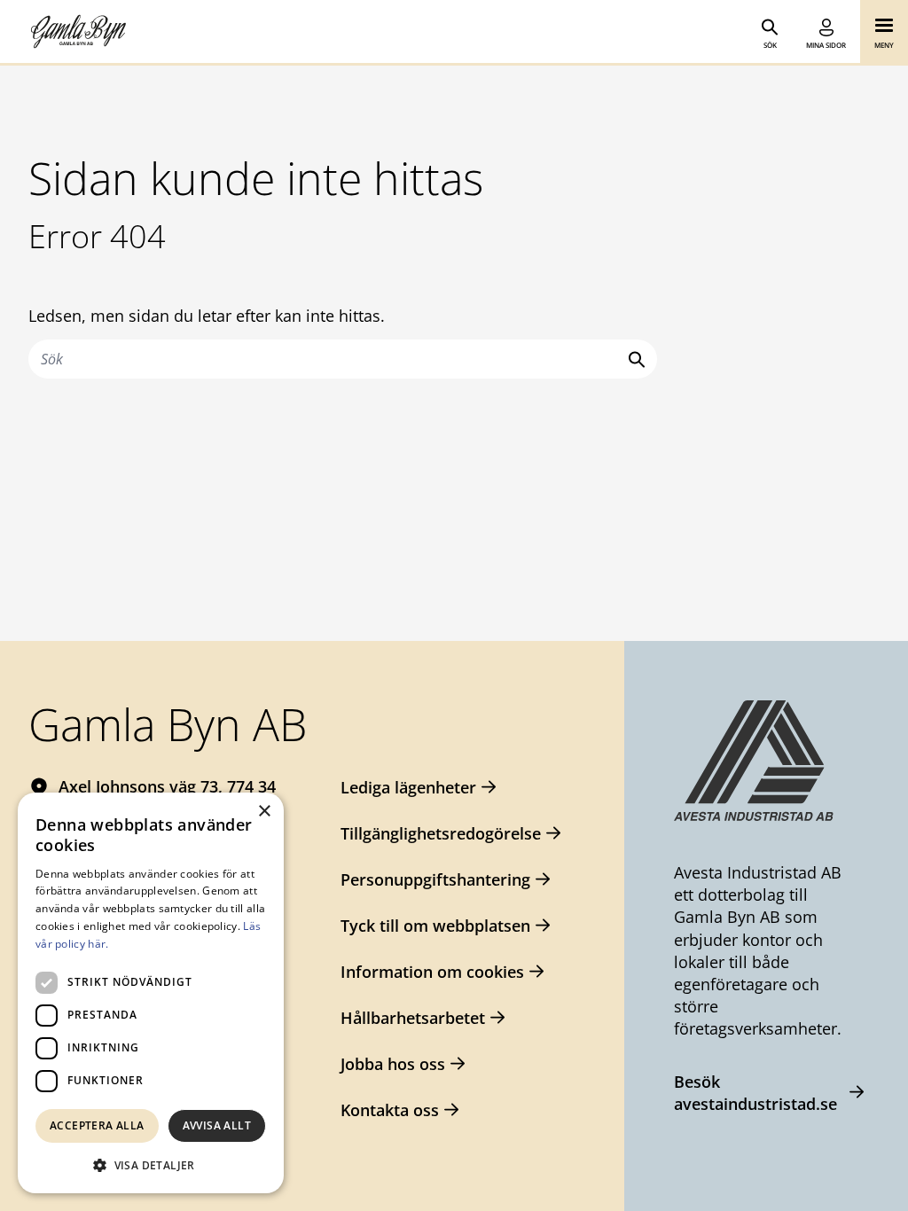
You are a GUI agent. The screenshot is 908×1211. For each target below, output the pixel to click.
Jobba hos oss (392, 1063)
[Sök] (633, 359)
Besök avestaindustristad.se (755, 1092)
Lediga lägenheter (408, 787)
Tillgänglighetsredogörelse (440, 833)
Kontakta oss (389, 1110)
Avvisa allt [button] (217, 1125)
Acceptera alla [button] (97, 1125)
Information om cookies (432, 971)
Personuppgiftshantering (435, 879)
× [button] (263, 811)
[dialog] (151, 993)
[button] (150, 1165)
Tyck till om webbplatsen (435, 925)
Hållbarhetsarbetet (412, 1017)
